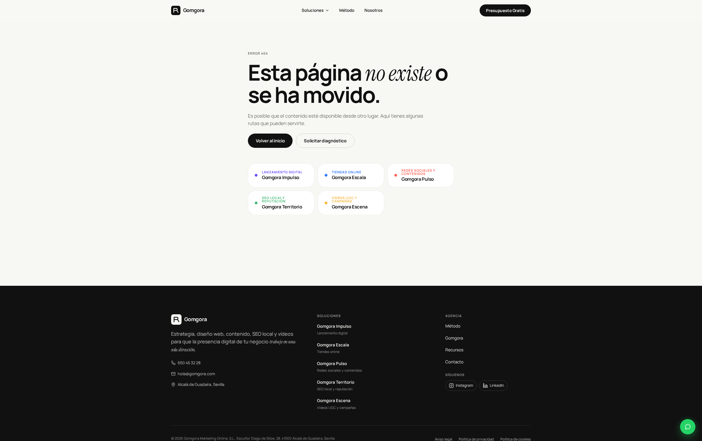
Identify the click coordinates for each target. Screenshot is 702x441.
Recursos (454, 350)
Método (452, 326)
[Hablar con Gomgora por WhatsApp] (687, 426)
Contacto (454, 362)
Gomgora (454, 338)
